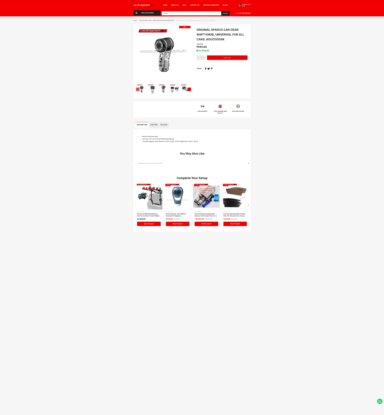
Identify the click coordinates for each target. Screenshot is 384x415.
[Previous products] (136, 163)
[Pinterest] (211, 68)
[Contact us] (379, 401)
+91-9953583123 (244, 13)
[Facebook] (205, 68)
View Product (149, 224)
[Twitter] (208, 68)
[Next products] (248, 163)
